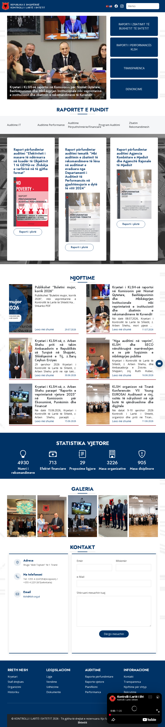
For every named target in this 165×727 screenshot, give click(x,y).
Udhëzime (52, 687)
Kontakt (128, 676)
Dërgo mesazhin (114, 634)
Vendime (51, 682)
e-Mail (80, 577)
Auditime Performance (51, 125)
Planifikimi (91, 687)
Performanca (93, 692)
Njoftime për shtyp (135, 687)
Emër (80, 561)
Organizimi (14, 687)
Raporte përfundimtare (99, 676)
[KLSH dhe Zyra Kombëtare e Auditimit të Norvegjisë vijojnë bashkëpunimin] (82, 516)
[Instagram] (122, 6)
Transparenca (132, 682)
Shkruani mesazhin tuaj (91, 593)
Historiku (13, 692)
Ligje (49, 676)
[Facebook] (116, 6)
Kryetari (12, 676)
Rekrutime (130, 692)
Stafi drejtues (16, 682)
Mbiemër (121, 561)
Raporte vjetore (94, 682)
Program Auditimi (109, 125)
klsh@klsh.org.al (31, 596)
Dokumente (53, 692)
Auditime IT (14, 125)
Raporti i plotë (27, 232)
